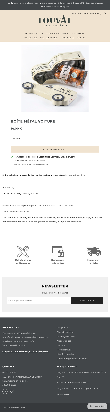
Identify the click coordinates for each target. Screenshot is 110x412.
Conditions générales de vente (72, 358)
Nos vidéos (68, 38)
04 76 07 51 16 (9, 372)
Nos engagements (66, 336)
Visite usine (78, 33)
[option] (55, 78)
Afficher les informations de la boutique (31, 164)
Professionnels (49, 38)
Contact (82, 38)
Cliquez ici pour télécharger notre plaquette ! (25, 351)
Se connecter (80, 13)
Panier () (95, 13)
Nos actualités (64, 341)
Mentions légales (65, 354)
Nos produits (33, 33)
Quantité (15, 138)
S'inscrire (86, 300)
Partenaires (30, 38)
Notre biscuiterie (56, 33)
